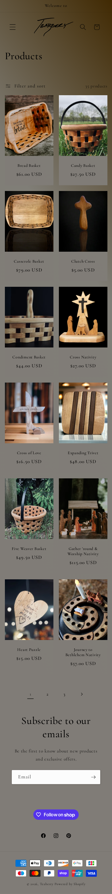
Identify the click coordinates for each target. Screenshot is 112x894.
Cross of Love (29, 452)
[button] (13, 27)
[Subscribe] (93, 777)
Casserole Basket (29, 261)
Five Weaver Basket (29, 548)
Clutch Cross (83, 261)
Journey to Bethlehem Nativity (83, 652)
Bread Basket (28, 165)
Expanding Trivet (83, 452)
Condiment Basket (29, 357)
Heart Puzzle (29, 649)
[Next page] (81, 694)
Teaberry (46, 884)
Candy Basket (83, 165)
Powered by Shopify (70, 884)
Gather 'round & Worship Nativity (83, 551)
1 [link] (30, 694)
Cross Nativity (83, 357)
